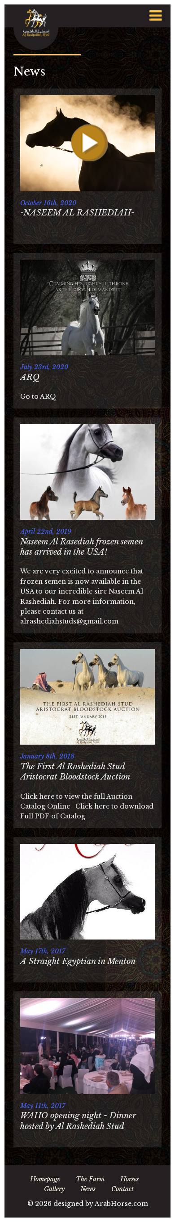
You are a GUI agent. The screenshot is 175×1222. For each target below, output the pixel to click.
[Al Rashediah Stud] (35, 27)
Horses (129, 1179)
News (88, 1189)
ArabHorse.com (121, 1204)
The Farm (90, 1179)
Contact (122, 1189)
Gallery (54, 1189)
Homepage (45, 1179)
